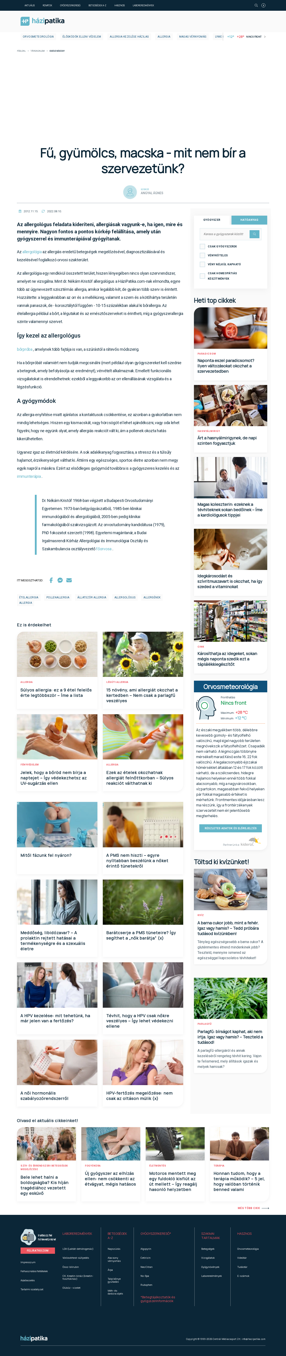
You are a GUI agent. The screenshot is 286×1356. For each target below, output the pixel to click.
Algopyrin (146, 1248)
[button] (78, 1235)
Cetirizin (146, 1257)
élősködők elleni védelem (82, 36)
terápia (219, 1165)
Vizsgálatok (208, 1257)
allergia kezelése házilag (129, 36)
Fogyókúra (93, 1165)
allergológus (125, 597)
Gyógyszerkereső (70, 5)
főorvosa (103, 548)
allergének (151, 597)
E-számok (243, 1275)
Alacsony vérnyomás (114, 1259)
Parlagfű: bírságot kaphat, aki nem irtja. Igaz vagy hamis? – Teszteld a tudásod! (230, 1037)
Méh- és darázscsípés (115, 1292)
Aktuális (30, 5)
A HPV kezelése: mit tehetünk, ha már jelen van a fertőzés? (55, 1018)
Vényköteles (218, 255)
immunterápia (29, 476)
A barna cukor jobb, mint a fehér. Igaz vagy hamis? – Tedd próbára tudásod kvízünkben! (228, 928)
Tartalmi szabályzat (32, 1289)
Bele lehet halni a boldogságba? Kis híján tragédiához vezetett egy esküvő (45, 1185)
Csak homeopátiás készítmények (222, 276)
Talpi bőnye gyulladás (114, 1280)
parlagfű (205, 1023)
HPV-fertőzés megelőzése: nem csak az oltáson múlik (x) (139, 1095)
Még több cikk (249, 1208)
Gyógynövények (210, 1267)
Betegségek (207, 1248)
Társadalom (38, 51)
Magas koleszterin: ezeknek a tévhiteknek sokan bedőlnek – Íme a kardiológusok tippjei (230, 510)
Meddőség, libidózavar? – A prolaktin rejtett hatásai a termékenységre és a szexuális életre (53, 940)
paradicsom (207, 353)
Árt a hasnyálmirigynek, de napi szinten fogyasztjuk (227, 440)
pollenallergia (57, 597)
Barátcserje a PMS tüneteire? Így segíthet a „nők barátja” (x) (141, 935)
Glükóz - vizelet (71, 1287)
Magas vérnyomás (192, 36)
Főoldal (21, 51)
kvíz (201, 915)
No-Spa (145, 1275)
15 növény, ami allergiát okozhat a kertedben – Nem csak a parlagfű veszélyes (142, 695)
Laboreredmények (143, 5)
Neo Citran (147, 1267)
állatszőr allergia (91, 597)
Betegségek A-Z (97, 5)
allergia (164, 36)
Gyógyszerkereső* (156, 1233)
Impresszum (28, 1262)
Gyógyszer (212, 219)
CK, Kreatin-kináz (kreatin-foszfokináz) (78, 1277)
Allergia (27, 682)
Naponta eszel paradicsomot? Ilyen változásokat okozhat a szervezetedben (226, 366)
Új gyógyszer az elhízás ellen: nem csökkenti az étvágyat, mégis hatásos (110, 1179)
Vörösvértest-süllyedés (76, 1257)
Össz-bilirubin (71, 1267)
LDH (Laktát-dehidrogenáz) (78, 1248)
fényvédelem (30, 764)
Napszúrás (114, 1248)
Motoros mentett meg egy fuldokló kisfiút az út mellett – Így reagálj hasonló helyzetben (173, 1181)
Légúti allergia (117, 682)
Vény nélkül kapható (224, 264)
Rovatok (47, 5)
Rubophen (146, 1284)
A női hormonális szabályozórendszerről (45, 1095)
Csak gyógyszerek (222, 246)
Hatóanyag (249, 219)
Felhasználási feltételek (34, 1271)
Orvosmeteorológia (38, 36)
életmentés (157, 1165)
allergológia (32, 251)
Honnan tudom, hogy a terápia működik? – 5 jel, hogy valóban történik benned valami (239, 1181)
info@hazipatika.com (253, 1339)
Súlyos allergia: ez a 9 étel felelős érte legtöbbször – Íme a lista (56, 692)
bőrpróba (24, 349)
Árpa (110, 1269)
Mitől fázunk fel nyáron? (46, 855)
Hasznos (119, 5)
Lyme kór (221, 36)
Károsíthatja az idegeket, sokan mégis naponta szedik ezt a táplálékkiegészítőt (227, 659)
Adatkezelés (28, 1280)
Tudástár (242, 1267)
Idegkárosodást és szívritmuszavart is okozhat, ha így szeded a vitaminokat (230, 581)
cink (201, 646)
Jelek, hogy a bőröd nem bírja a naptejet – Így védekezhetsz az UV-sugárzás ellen (54, 778)
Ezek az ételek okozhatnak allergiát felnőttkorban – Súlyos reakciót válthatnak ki (140, 778)
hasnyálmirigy (209, 431)
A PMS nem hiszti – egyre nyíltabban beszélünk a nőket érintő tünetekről (137, 860)
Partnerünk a (231, 845)
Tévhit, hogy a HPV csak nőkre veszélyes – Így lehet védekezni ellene (139, 1021)
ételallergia (28, 597)
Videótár (242, 1257)
